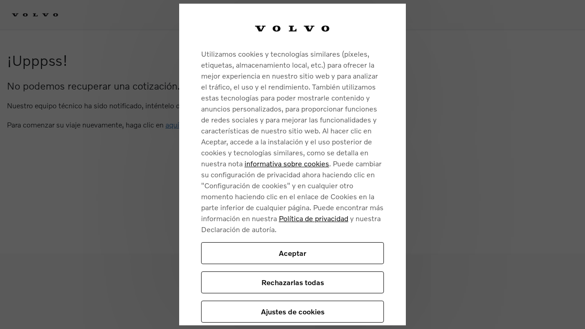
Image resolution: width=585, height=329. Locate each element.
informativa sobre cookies (287, 163)
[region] (292, 164)
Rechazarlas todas (292, 282)
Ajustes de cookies (292, 311)
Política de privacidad (313, 218)
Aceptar (292, 253)
